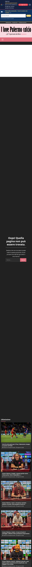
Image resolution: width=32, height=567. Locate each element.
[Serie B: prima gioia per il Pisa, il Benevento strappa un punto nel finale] (16, 432)
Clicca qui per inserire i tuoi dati (7, 18)
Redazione (8, 22)
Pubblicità (14, 22)
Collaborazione (22, 22)
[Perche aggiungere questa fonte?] (30, 5)
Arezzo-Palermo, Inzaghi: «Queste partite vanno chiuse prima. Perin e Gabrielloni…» (15, 474)
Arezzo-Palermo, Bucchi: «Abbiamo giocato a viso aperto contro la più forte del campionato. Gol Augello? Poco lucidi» (15, 563)
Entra (28, 15)
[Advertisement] (16, 61)
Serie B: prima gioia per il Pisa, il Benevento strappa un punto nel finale (16, 444)
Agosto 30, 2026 (20, 447)
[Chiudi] (4, 5)
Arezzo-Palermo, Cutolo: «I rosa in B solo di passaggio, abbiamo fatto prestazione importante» (16, 532)
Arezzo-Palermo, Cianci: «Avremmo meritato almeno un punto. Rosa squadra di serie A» (14, 503)
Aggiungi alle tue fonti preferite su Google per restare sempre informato (12, 5)
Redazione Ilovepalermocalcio (9, 447)
